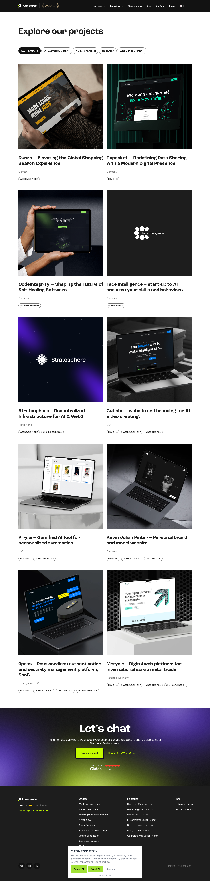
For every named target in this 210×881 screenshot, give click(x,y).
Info (178, 799)
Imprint (171, 865)
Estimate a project (185, 804)
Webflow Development (90, 804)
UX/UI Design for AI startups (141, 809)
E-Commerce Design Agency (142, 819)
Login (172, 5)
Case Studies (135, 5)
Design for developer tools (140, 825)
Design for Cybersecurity (140, 804)
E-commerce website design (93, 830)
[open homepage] (33, 799)
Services (83, 799)
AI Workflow (85, 819)
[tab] (29, 50)
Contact (160, 5)
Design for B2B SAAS (137, 814)
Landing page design (89, 835)
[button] (99, 6)
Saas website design (89, 840)
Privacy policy (185, 865)
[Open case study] (60, 107)
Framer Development (89, 809)
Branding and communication (94, 814)
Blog (149, 5)
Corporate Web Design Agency (142, 835)
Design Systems (87, 825)
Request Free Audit (185, 809)
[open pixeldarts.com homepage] (38, 5)
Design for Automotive (138, 830)
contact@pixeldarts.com (33, 810)
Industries (132, 799)
